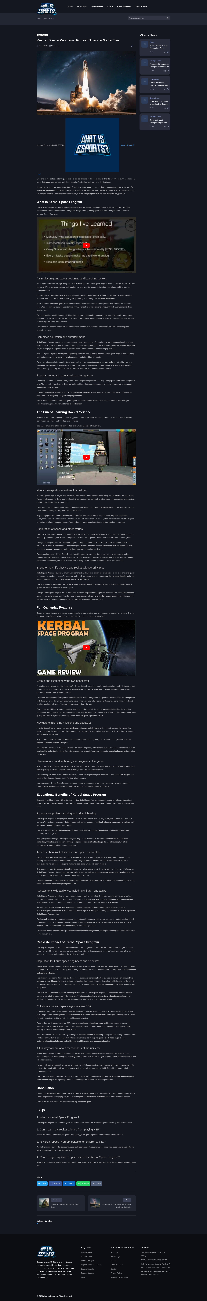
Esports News (141, 6)
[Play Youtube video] (86, 245)
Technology (82, 6)
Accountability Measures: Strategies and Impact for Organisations (159, 66)
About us (114, 1252)
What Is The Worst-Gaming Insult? (154, 1260)
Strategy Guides (155, 61)
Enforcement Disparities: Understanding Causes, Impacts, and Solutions (159, 104)
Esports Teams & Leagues (91, 1265)
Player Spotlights (124, 6)
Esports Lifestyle (87, 1269)
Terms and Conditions (119, 1277)
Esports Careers (87, 1273)
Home (70, 6)
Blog (83, 1277)
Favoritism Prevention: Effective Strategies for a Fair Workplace (159, 85)
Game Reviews (97, 6)
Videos (110, 6)
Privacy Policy (116, 1273)
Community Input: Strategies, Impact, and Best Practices (158, 122)
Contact (114, 1269)
